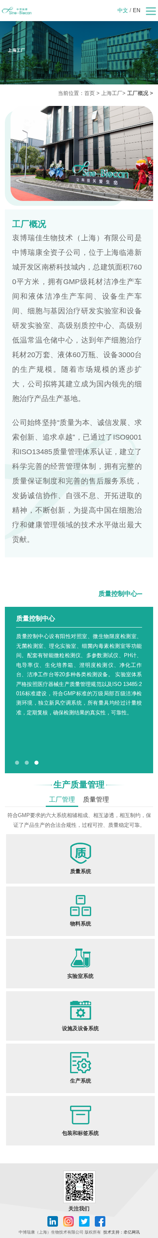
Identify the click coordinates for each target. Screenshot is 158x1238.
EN (136, 10)
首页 (89, 93)
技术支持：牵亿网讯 (121, 1232)
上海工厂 (111, 93)
